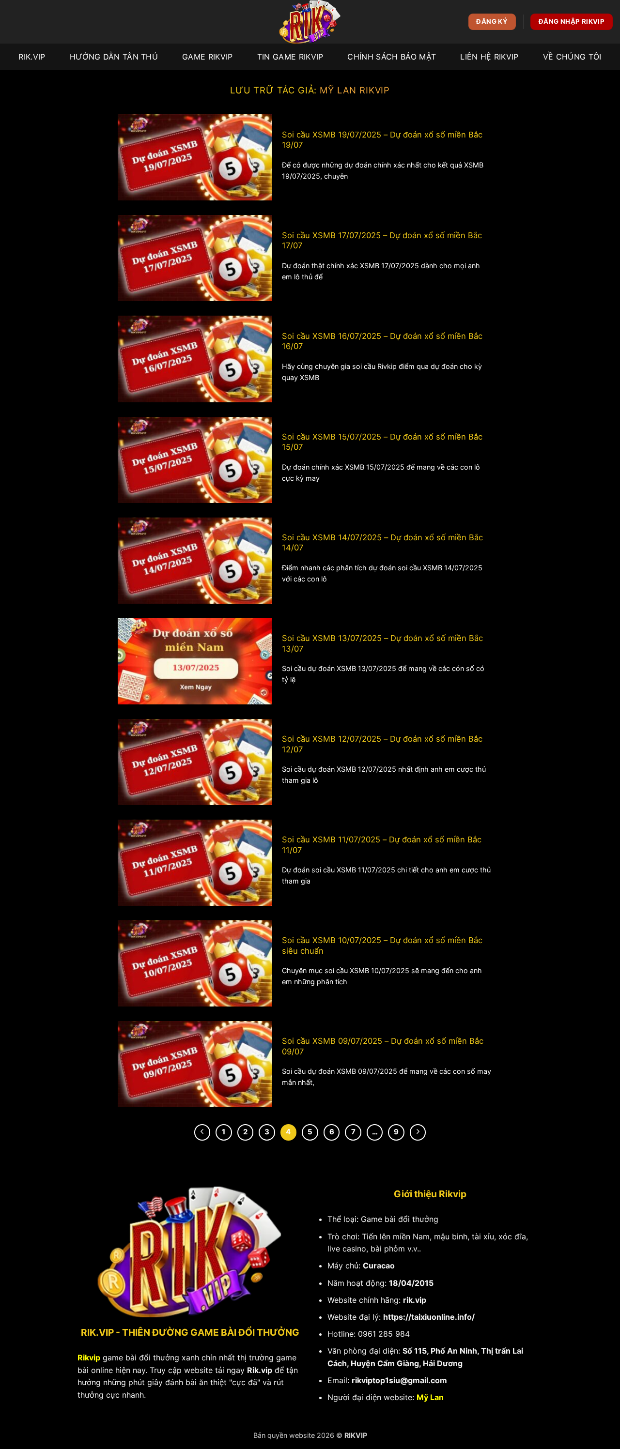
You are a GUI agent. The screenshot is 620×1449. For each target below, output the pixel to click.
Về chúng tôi (572, 56)
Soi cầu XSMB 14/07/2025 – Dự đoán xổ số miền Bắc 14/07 (382, 543)
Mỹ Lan (430, 1397)
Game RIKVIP (207, 56)
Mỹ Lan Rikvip (355, 90)
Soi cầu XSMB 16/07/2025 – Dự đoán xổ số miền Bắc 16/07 (382, 341)
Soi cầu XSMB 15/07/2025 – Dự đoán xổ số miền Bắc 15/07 (382, 442)
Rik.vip (259, 1370)
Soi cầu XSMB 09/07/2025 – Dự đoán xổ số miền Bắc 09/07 (382, 1046)
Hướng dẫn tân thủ (114, 56)
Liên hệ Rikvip (489, 56)
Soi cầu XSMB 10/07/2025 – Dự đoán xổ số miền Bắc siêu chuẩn (382, 945)
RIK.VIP (31, 56)
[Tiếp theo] (418, 1132)
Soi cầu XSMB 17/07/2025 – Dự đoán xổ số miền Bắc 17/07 (382, 240)
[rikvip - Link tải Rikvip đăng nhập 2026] (310, 22)
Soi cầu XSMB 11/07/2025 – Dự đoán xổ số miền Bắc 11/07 (381, 845)
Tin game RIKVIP (290, 56)
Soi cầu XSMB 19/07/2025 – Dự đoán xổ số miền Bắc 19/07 (382, 140)
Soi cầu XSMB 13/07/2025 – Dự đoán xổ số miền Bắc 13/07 (382, 643)
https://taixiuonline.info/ (429, 1317)
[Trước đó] (202, 1132)
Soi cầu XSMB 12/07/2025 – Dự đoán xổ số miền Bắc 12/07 (382, 744)
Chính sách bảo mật (391, 56)
